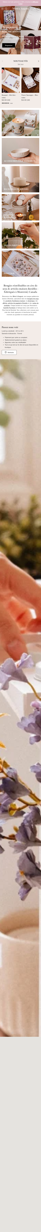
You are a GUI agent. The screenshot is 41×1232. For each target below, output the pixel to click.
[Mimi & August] (20, 8)
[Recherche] (7, 8)
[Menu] (2, 8)
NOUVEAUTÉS (20, 61)
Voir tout (20, 64)
